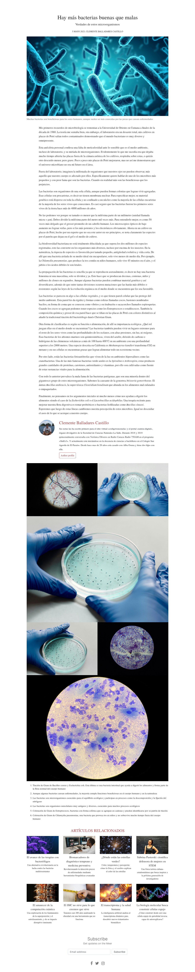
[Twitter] (97, 963)
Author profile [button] (67, 455)
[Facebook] (91, 963)
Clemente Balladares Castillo (104, 31)
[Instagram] (103, 963)
